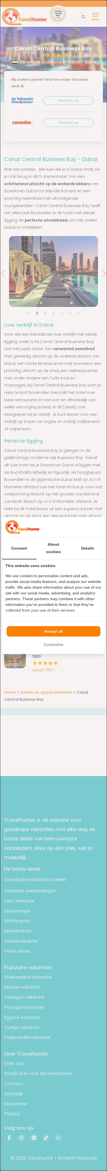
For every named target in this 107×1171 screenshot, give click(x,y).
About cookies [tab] (53, 548)
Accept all (53, 631)
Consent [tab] (19, 548)
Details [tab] (87, 548)
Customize (53, 644)
